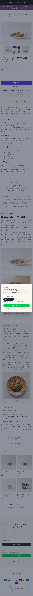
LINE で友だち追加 (16, 305)
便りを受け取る (8, 299)
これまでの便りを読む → (22, 308)
